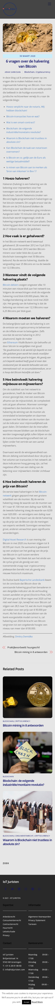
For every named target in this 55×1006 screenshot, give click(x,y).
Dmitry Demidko (24, 636)
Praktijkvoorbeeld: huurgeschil (23, 647)
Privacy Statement (36, 920)
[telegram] (33, 888)
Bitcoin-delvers (11, 284)
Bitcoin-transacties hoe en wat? (22, 116)
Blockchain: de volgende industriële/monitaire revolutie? (23, 783)
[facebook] (5, 888)
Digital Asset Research (14, 539)
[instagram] (26, 888)
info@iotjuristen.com (15, 969)
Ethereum (12, 342)
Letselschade (9, 931)
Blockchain (29, 72)
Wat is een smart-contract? (20, 122)
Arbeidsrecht (9, 916)
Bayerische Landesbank (32, 579)
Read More (37, 1001)
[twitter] (12, 888)
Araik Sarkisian (13, 72)
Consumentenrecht (24, 836)
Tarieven (32, 924)
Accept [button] (26, 1002)
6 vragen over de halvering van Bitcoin (27, 64)
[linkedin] (19, 888)
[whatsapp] (39, 888)
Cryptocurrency (43, 72)
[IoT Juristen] (10, 15)
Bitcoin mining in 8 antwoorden (31, 652)
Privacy (6, 935)
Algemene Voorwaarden (39, 916)
